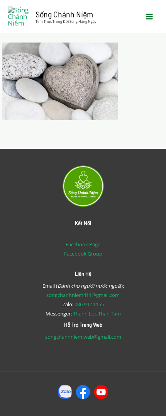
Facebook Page (83, 244)
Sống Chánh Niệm (64, 14)
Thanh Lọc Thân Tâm (97, 313)
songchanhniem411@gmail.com (83, 295)
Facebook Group (83, 253)
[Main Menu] (150, 17)
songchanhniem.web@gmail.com (83, 336)
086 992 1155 (89, 304)
